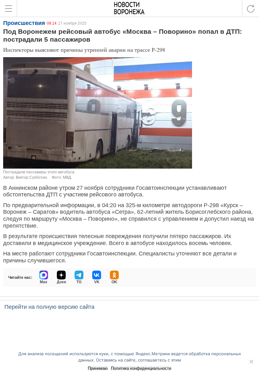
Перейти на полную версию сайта (49, 307)
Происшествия (24, 23)
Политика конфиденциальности (141, 368)
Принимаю (98, 368)
